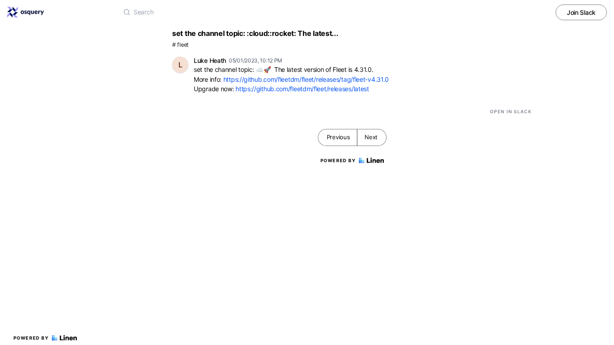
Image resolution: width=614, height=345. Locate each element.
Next (371, 137)
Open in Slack (511, 111)
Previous (338, 137)
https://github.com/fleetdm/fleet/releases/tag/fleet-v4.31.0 (306, 79)
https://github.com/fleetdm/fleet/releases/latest (302, 89)
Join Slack (581, 12)
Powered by (31, 338)
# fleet (180, 44)
